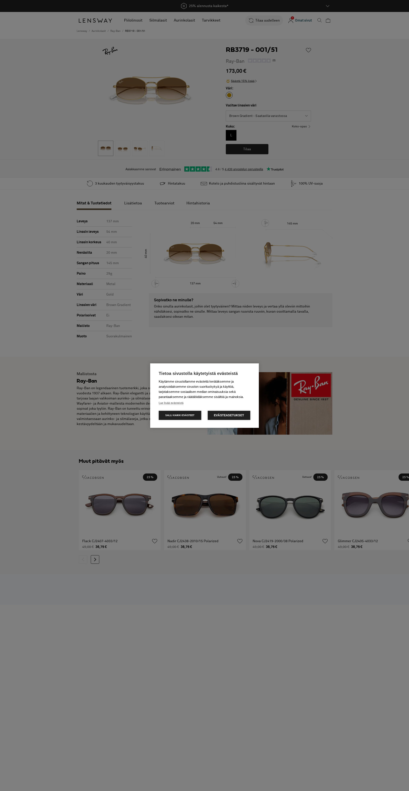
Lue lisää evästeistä (171, 403)
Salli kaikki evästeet (179, 415)
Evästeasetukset (229, 415)
